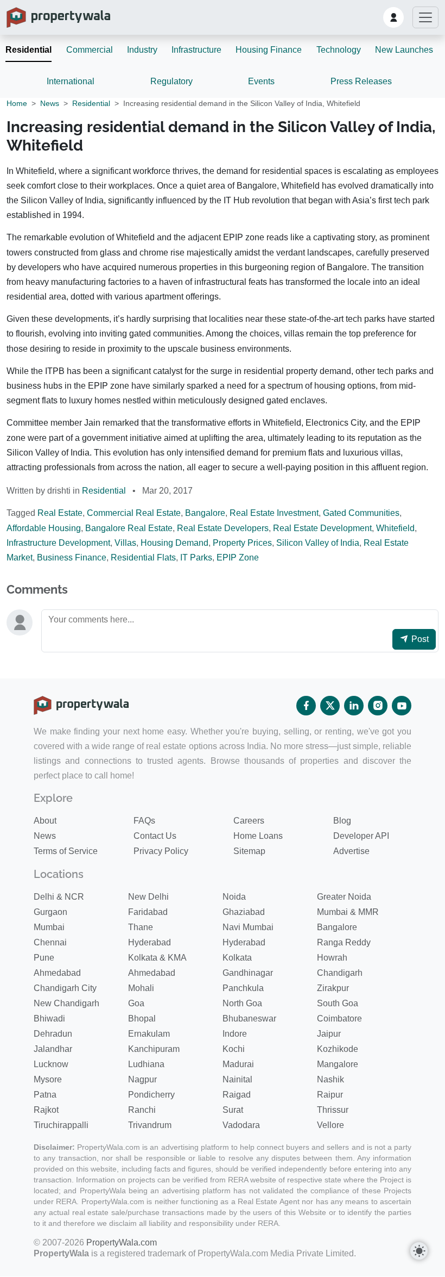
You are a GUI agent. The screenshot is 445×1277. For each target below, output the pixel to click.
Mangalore (337, 1064)
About (45, 820)
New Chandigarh (66, 1003)
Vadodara (241, 1125)
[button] (393, 17)
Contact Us (155, 835)
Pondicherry (151, 1094)
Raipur (330, 1094)
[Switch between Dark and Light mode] (418, 1251)
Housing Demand (174, 542)
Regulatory (171, 81)
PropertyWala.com (121, 1242)
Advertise (351, 851)
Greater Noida (344, 896)
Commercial (89, 49)
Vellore (330, 1125)
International (70, 81)
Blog (342, 820)
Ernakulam (149, 1033)
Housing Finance (269, 49)
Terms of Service (66, 851)
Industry (142, 49)
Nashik (330, 1079)
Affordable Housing (44, 528)
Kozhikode (337, 1049)
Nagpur (142, 1079)
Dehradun (53, 1033)
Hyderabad (149, 942)
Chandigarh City (65, 988)
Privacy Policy (161, 851)
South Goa (337, 1003)
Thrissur (332, 1109)
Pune (44, 957)
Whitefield (395, 528)
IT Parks (196, 557)
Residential (28, 49)
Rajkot (46, 1109)
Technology (338, 49)
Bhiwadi (49, 1018)
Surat (233, 1109)
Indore (235, 1033)
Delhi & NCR (59, 896)
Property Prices (242, 542)
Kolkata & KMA (157, 957)
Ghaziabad (244, 912)
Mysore (48, 1079)
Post (419, 639)
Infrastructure (196, 49)
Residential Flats (143, 557)
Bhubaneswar (249, 1018)
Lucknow (51, 1064)
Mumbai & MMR (348, 912)
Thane (140, 927)
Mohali (141, 988)
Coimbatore (339, 1018)
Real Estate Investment (274, 513)
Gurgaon (50, 912)
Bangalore (205, 513)
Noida (234, 896)
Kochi (234, 1049)
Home (17, 103)
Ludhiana (146, 1064)
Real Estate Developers (223, 528)
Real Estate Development (322, 528)
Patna (45, 1094)
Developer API (361, 835)
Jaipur (329, 1033)
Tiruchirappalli (61, 1125)
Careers (248, 820)
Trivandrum (149, 1125)
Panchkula (243, 988)
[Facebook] (306, 705)
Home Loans (258, 835)
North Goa (242, 1003)
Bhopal (142, 1018)
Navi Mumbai (248, 927)
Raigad (237, 1094)
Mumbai (49, 927)
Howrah (332, 957)
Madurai (238, 1064)
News (49, 103)
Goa (136, 1003)
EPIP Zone (238, 557)
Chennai (50, 942)
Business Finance (71, 557)
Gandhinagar (248, 972)
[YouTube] (401, 705)
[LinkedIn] (354, 705)
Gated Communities (361, 513)
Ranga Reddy (344, 942)
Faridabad (148, 912)
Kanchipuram (154, 1049)
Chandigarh (340, 972)
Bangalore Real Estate (129, 528)
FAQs (144, 820)
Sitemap (249, 851)
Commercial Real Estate (134, 513)
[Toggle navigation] (425, 17)
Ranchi (142, 1109)
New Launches (404, 49)
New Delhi (148, 896)
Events (261, 81)
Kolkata (237, 957)
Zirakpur (333, 988)
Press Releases (361, 81)
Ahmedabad (57, 972)
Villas (125, 542)
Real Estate (59, 513)
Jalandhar (53, 1049)
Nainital (237, 1079)
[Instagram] (377, 705)
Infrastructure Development (58, 542)
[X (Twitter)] (330, 705)
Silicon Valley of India (317, 542)
